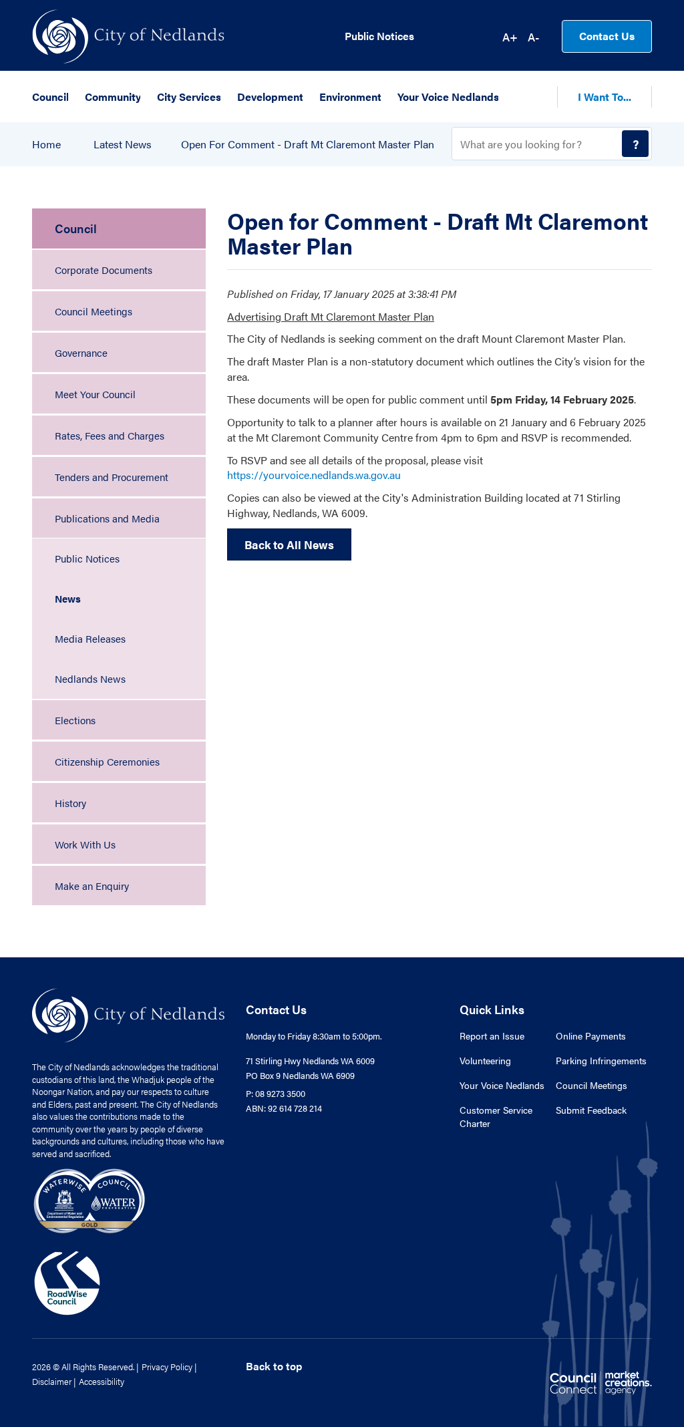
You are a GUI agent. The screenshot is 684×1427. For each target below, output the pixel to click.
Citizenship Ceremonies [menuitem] (107, 761)
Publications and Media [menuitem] (107, 518)
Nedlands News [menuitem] (90, 678)
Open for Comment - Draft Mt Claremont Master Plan (307, 144)
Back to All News (289, 544)
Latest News (123, 144)
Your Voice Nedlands (502, 1085)
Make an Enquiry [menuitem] (92, 886)
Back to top (274, 1366)
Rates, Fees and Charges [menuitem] (109, 435)
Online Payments (591, 1035)
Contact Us (607, 35)
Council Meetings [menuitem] (93, 311)
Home (46, 144)
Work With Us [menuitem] (85, 844)
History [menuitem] (70, 803)
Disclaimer (51, 1381)
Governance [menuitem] (81, 352)
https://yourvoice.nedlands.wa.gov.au (314, 474)
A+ (510, 37)
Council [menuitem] (76, 228)
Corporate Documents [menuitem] (103, 270)
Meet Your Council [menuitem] (95, 394)
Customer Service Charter (496, 1116)
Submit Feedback (591, 1109)
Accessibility (101, 1381)
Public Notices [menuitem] (87, 558)
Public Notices (379, 36)
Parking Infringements (601, 1060)
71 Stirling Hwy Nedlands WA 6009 (310, 1060)
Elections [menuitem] (75, 720)
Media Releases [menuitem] (90, 638)
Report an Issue (492, 1035)
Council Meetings (591, 1085)
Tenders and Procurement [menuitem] (111, 477)
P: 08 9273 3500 (275, 1093)
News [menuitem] (68, 598)
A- (533, 37)
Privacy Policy (167, 1366)
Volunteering (485, 1060)
